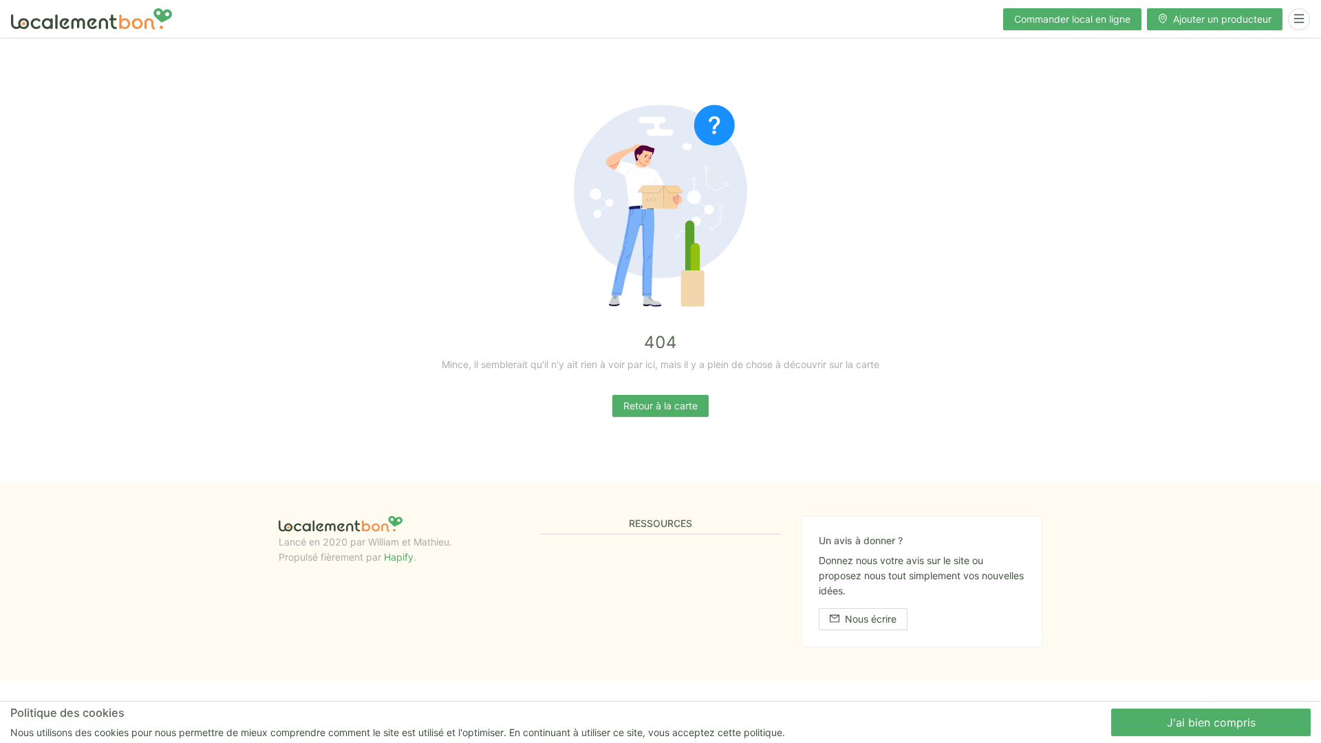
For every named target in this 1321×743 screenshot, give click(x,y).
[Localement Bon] (91, 19)
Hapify (399, 557)
